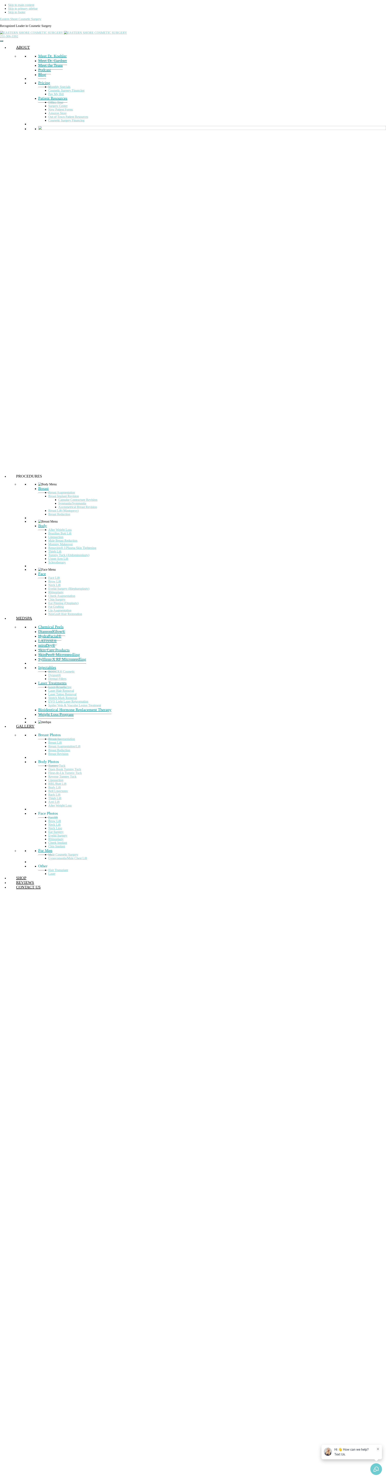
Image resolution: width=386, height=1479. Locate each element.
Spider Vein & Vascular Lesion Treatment (74, 705)
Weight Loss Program (56, 714)
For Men (45, 850)
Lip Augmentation (59, 610)
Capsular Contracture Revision (77, 499)
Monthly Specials (59, 87)
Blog (42, 74)
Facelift (53, 817)
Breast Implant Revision (63, 496)
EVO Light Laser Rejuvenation (68, 701)
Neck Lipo (55, 828)
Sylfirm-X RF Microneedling (62, 659)
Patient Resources (52, 98)
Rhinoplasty (56, 592)
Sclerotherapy (57, 562)
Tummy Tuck (56, 765)
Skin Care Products (54, 650)
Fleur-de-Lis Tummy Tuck (65, 773)
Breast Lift (55, 742)
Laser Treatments (52, 683)
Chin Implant (56, 846)
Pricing (44, 82)
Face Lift (54, 577)
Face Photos (48, 813)
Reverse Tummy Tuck (62, 776)
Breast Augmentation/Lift (64, 746)
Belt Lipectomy (58, 791)
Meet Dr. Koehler (52, 56)
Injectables (47, 667)
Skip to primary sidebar (23, 8)
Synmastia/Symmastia (72, 503)
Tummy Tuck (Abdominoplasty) (68, 555)
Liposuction (55, 537)
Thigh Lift (54, 551)
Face (42, 573)
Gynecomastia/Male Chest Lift (67, 858)
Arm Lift (54, 802)
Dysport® (54, 675)
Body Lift (54, 787)
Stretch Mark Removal (62, 698)
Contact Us (28, 887)
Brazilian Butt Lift (59, 533)
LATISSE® (47, 640)
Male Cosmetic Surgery (63, 854)
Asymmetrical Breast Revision (77, 507)
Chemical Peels (51, 627)
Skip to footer (16, 12)
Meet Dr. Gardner (52, 60)
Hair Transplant (58, 870)
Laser (51, 873)
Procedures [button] (29, 476)
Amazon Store (57, 113)
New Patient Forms (60, 109)
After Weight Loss (60, 529)
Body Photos (48, 761)
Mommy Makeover (60, 544)
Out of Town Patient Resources (68, 116)
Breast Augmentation (61, 492)
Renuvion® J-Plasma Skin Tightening (72, 548)
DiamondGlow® (51, 631)
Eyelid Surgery (57, 835)
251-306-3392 (9, 36)
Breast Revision (58, 753)
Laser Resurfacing (59, 687)
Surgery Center (58, 106)
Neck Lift (54, 585)
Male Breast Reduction (62, 540)
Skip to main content (21, 5)
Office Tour (55, 102)
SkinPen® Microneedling (59, 654)
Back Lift (54, 794)
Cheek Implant (57, 842)
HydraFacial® (49, 636)
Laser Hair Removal (61, 690)
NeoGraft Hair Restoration (65, 614)
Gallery (25, 726)
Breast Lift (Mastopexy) (63, 510)
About (23, 47)
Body (42, 525)
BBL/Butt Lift (57, 783)
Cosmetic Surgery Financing (66, 90)
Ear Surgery (56, 832)
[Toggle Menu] (1, 41)
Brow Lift (54, 581)
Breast (43, 488)
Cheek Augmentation (61, 596)
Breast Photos (49, 735)
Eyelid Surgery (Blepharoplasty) (68, 588)
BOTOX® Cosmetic (61, 671)
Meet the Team (50, 65)
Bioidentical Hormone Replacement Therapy (74, 709)
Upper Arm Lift (58, 558)
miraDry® (46, 645)
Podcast (44, 70)
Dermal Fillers (57, 678)
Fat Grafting (56, 606)
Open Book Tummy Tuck (64, 769)
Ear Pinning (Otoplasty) (63, 603)
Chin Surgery (56, 599)
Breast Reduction (59, 514)
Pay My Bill (56, 94)
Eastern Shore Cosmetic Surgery (20, 19)
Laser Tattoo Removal (62, 694)
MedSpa (24, 618)
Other (42, 866)
